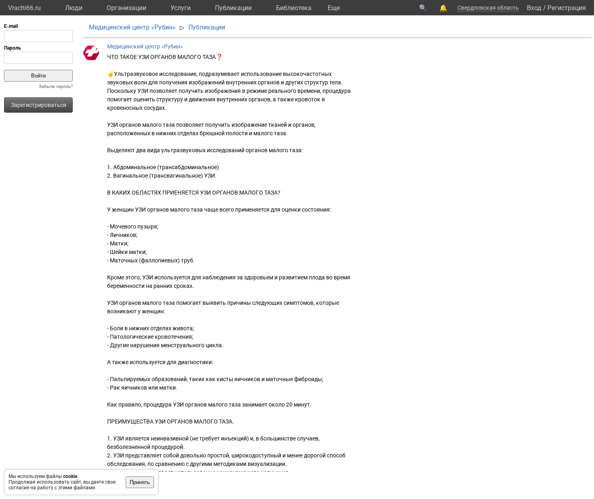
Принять (140, 482)
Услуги (181, 8)
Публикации (233, 8)
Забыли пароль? (56, 86)
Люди (73, 8)
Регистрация (567, 8)
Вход (534, 8)
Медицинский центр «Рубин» (132, 27)
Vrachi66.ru (24, 8)
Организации (126, 8)
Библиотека (294, 8)
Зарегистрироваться (38, 105)
